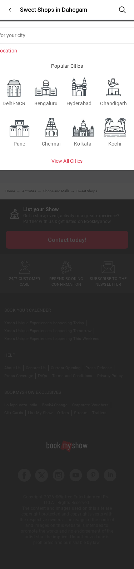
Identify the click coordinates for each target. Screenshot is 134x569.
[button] (10, 9)
